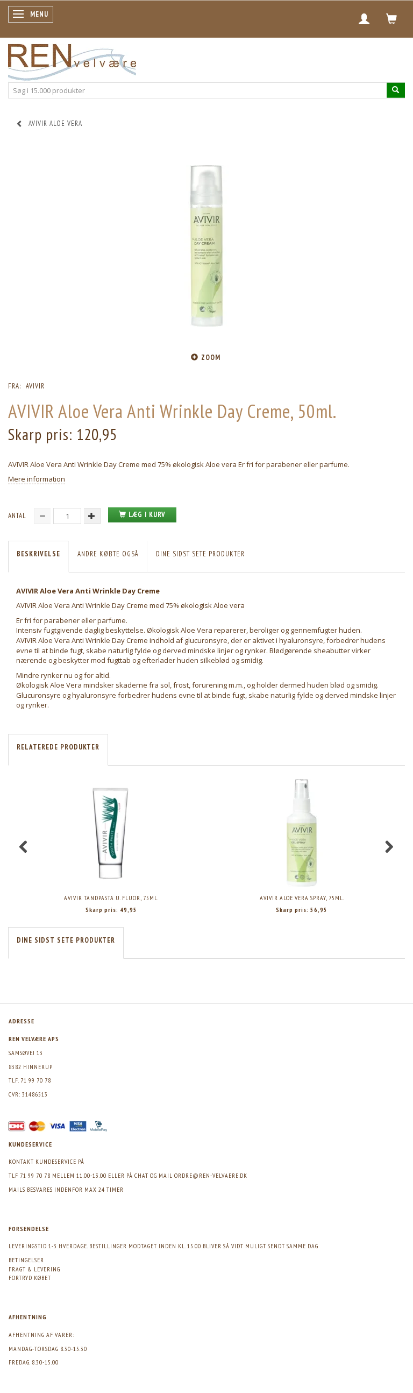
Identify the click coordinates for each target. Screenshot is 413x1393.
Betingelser (26, 1260)
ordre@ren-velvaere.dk (210, 1175)
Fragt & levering (34, 1269)
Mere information (36, 479)
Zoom (210, 357)
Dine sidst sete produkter (200, 553)
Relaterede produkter (58, 747)
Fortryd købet (30, 1278)
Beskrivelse (38, 553)
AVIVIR (35, 386)
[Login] (364, 18)
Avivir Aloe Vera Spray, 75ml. (302, 898)
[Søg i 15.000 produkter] (396, 90)
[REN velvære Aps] (72, 60)
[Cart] (392, 18)
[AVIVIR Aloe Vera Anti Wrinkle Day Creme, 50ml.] (206, 246)
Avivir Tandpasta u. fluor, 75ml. (111, 898)
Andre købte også (108, 553)
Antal (18, 515)
